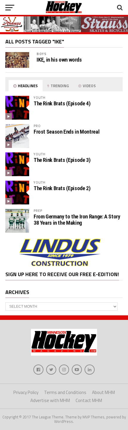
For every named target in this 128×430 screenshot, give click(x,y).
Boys (41, 53)
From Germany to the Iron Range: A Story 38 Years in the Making (77, 219)
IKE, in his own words (59, 60)
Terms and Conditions (65, 392)
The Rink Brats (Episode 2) (62, 188)
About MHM (103, 392)
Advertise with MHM (50, 400)
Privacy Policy (25, 392)
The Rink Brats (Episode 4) (62, 103)
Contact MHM (89, 400)
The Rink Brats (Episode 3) (62, 160)
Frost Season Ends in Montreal (66, 132)
